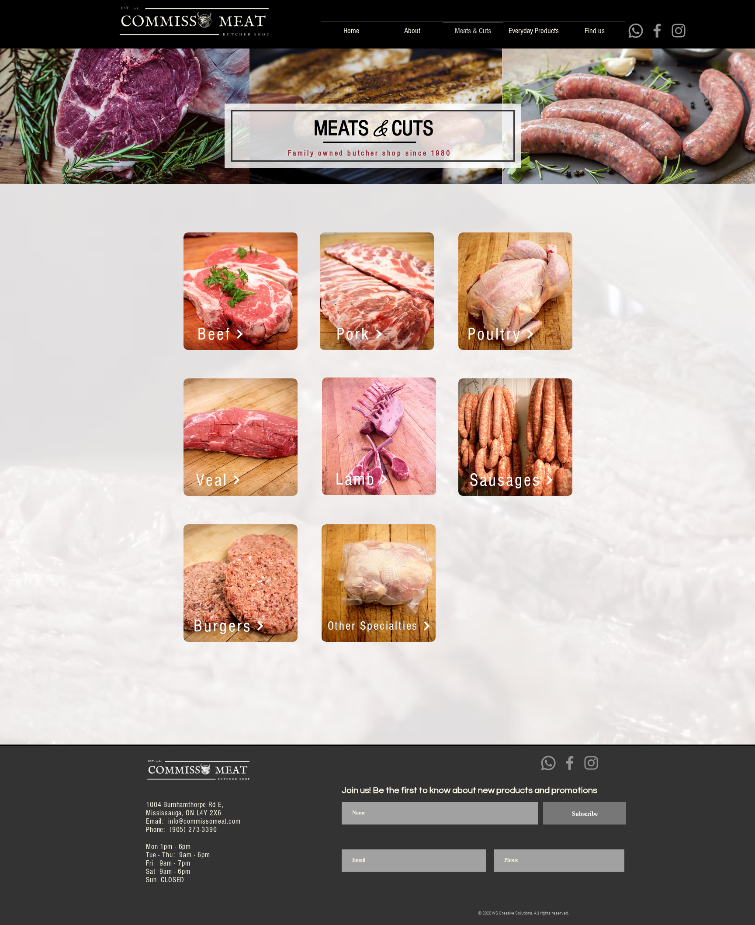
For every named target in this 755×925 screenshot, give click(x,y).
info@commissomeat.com (204, 821)
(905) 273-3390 (193, 829)
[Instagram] (678, 30)
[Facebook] (657, 30)
